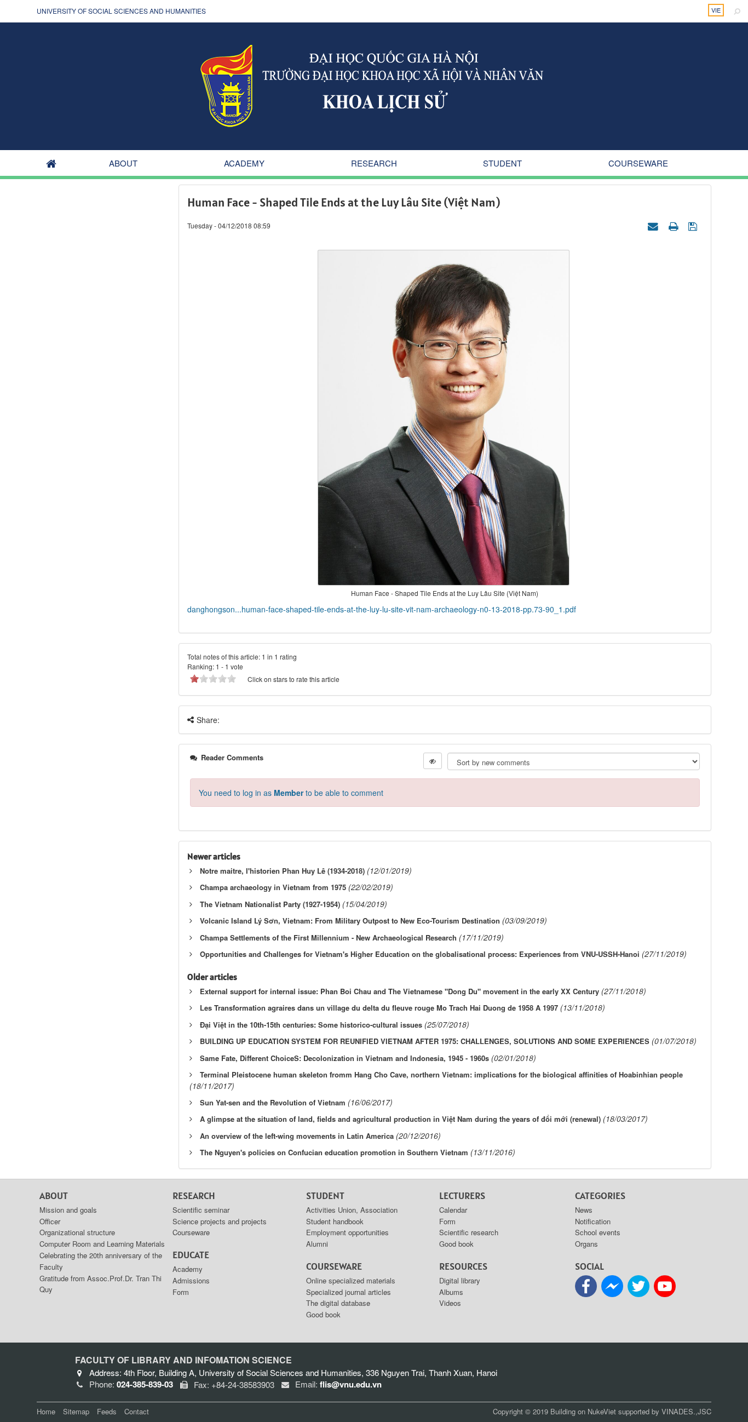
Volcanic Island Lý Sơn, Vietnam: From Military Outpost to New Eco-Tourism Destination (350, 920)
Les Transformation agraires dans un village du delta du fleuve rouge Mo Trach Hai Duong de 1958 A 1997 (379, 1007)
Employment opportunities (347, 1232)
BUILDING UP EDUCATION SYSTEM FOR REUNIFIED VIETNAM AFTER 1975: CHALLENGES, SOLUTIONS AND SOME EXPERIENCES (424, 1041)
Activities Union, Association (352, 1210)
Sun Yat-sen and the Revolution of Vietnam (273, 1102)
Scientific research (468, 1232)
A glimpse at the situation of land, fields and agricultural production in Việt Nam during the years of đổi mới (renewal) (400, 1119)
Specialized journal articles (348, 1292)
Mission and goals (68, 1210)
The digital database (338, 1303)
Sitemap (76, 1411)
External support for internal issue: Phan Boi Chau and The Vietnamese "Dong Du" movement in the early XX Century (399, 991)
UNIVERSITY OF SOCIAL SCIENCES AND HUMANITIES (121, 10)
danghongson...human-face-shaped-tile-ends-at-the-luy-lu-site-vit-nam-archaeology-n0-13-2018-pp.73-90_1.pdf (381, 609)
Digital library (459, 1280)
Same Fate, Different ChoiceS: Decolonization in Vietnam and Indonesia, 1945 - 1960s (344, 1058)
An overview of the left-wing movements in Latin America (297, 1136)
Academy (244, 163)
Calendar (453, 1210)
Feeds (107, 1411)
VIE (716, 9)
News (583, 1210)
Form (180, 1292)
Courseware (638, 163)
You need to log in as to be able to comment (291, 792)
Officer (49, 1221)
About (123, 163)
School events (597, 1232)
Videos (450, 1303)
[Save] (694, 225)
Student (502, 163)
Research (374, 163)
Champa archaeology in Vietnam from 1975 (273, 887)
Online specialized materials (350, 1280)
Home (46, 1411)
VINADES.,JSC (686, 1411)
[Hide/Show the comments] (432, 761)
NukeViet (602, 1411)
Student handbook (335, 1221)
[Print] (675, 225)
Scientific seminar (200, 1210)
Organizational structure (77, 1232)
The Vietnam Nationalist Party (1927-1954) (270, 904)
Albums (451, 1292)
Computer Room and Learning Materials (102, 1243)
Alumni (317, 1243)
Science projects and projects (219, 1221)
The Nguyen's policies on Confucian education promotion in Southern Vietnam (334, 1152)
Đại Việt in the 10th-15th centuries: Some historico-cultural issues (311, 1024)
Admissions (191, 1280)
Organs (586, 1243)
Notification (593, 1221)
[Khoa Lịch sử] (374, 84)
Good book (323, 1314)
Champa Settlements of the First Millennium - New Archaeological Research (328, 937)
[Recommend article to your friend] (654, 225)
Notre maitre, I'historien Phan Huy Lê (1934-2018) (282, 870)
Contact (136, 1411)
